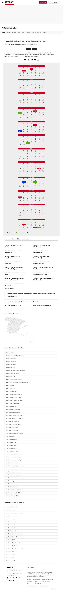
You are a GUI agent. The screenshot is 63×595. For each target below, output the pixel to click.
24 (27, 143)
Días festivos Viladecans (11, 486)
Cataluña (17, 44)
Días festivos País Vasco (11, 551)
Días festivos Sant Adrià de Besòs (13, 397)
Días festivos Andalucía (11, 507)
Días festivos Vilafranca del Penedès (14, 489)
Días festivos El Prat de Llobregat (14, 460)
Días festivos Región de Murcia (13, 545)
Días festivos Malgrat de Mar (12, 421)
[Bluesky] (35, 59)
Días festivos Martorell (11, 445)
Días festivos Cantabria (11, 522)
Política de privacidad (32, 583)
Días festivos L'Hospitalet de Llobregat (15, 355)
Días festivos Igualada (11, 391)
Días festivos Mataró (10, 367)
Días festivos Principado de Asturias (14, 513)
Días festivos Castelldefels (12, 427)
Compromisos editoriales (32, 586)
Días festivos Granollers (11, 439)
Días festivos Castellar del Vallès (13, 424)
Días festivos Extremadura (12, 537)
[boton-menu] (60, 2)
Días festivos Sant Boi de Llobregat (14, 379)
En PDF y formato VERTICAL (13, 305)
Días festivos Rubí (10, 385)
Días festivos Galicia (10, 539)
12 (20, 197)
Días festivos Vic (10, 484)
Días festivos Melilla (10, 560)
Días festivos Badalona (11, 358)
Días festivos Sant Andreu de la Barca (15, 466)
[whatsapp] (32, 59)
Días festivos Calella (10, 376)
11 (35, 182)
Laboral (4, 32)
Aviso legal (29, 581)
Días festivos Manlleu (11, 442)
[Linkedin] (38, 59)
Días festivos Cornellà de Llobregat (14, 415)
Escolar (9, 32)
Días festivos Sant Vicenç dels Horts (14, 475)
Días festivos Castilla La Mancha (13, 525)
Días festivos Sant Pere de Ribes (13, 472)
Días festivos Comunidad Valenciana (14, 534)
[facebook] (25, 59)
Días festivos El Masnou (11, 448)
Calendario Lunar (30, 32)
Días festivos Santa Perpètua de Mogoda (15, 478)
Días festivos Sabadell (11, 364)
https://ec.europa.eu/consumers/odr (37, 576)
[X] (28, 59)
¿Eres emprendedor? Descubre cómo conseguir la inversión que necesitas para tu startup (31, 293)
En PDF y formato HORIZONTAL (42, 305)
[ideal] (11, 567)
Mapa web (47, 583)
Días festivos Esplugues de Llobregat (14, 433)
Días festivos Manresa (11, 388)
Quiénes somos (36, 579)
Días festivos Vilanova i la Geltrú (13, 492)
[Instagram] (13, 577)
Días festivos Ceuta (10, 557)
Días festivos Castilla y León (12, 528)
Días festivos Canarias (11, 519)
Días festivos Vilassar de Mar (12, 495)
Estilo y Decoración (12, 296)
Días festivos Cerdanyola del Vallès (14, 400)
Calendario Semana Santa (18, 32)
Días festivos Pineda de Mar (12, 373)
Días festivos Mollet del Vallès (13, 412)
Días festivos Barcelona (11, 352)
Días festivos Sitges (10, 481)
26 (39, 227)
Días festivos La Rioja (11, 554)
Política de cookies (44, 586)
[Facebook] (7, 577)
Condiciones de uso (45, 581)
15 (39, 168)
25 (20, 131)
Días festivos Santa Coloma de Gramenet (15, 370)
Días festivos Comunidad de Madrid (14, 542)
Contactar (29, 579)
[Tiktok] (19, 577)
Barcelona (23, 44)
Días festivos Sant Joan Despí (13, 409)
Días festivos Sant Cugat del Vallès (14, 394)
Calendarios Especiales (40, 32)
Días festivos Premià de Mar (12, 463)
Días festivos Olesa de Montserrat (14, 457)
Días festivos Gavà (10, 436)
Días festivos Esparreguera (12, 430)
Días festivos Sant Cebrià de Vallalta (14, 418)
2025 (28, 49)
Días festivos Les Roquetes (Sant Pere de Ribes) (17, 382)
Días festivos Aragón (11, 510)
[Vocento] (11, 580)
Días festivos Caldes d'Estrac (12, 403)
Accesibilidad (36, 581)
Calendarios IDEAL (9, 28)
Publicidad (40, 583)
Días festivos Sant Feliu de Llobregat (14, 469)
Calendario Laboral (9, 44)
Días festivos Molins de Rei (12, 451)
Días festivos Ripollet (11, 406)
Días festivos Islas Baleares (12, 516)
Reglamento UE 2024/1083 (47, 579)
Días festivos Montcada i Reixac (13, 454)
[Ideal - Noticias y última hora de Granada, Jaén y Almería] (9, 2)
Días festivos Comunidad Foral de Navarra (16, 548)
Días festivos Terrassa (11, 361)
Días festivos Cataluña (11, 531)
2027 (34, 49)
